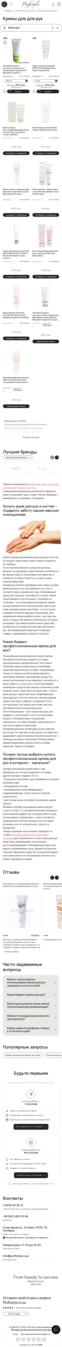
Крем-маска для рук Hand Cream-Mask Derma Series (44, 129)
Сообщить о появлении (16, 153)
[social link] (18, 1339)
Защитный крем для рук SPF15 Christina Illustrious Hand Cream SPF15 (44, 68)
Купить (18, 91)
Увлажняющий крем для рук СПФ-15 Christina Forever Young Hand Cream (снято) (16, 380)
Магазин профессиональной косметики (31, 1329)
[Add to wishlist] (4, 91)
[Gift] (5, 42)
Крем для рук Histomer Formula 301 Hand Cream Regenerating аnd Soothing (16, 315)
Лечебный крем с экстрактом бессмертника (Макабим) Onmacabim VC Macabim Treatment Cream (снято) (45, 316)
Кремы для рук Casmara (15, 421)
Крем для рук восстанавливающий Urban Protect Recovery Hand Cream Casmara (16, 131)
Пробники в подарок (22, 62)
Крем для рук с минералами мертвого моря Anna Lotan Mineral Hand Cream (16, 191)
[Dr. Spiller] (16, 468)
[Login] (53, 4)
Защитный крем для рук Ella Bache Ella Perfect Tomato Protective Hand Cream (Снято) (16, 254)
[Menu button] (4, 4)
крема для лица (37, 484)
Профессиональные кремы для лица (22, 1055)
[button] (57, 457)
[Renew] (42, 468)
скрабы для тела (26, 487)
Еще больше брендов (16, 457)
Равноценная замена (46, 341)
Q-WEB (39, 1345)
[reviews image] (21, 911)
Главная (8, 11)
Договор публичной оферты (35, 1334)
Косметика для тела (25, 11)
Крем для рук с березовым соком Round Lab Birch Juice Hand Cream (45, 191)
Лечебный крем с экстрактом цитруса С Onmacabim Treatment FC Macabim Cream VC (15, 69)
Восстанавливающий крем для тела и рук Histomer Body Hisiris (45, 253)
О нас (15, 1334)
